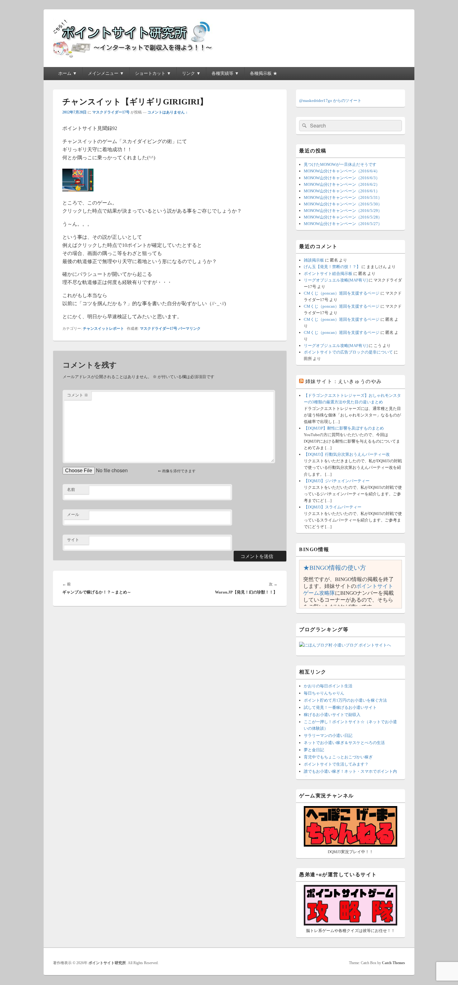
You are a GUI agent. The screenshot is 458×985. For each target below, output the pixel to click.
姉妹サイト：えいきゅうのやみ (343, 381)
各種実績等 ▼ (225, 73)
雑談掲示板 (314, 260)
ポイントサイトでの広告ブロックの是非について (348, 352)
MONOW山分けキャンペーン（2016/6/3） (342, 177)
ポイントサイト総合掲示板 (328, 273)
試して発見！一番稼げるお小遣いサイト (340, 707)
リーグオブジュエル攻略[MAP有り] (336, 280)
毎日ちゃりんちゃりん (324, 693)
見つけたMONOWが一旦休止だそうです (340, 164)
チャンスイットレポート (103, 328)
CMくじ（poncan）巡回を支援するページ (341, 293)
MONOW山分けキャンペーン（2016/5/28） (343, 217)
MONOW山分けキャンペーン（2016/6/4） (342, 171)
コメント (77, 395)
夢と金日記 (314, 749)
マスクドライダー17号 (111, 112)
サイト (73, 539)
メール (73, 514)
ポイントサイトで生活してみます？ (336, 764)
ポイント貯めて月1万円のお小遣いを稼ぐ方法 (345, 700)
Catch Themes (393, 963)
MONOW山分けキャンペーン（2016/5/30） (343, 204)
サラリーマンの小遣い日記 (328, 735)
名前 (71, 489)
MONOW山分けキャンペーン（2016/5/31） (343, 197)
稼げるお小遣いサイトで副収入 (332, 714)
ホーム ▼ (67, 73)
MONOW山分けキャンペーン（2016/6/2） (342, 184)
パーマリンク (189, 328)
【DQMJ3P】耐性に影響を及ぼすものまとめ (344, 428)
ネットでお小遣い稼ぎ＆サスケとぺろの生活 (344, 742)
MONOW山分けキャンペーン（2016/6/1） (342, 191)
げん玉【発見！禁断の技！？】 (332, 266)
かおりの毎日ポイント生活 (328, 686)
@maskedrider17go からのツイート (330, 100)
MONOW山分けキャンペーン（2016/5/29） (343, 210)
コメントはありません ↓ (167, 112)
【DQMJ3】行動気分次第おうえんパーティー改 (347, 454)
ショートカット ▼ (153, 73)
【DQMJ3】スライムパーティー (332, 507)
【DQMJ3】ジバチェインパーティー (337, 480)
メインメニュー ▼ (106, 73)
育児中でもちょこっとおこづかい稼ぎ (338, 757)
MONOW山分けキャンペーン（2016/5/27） (343, 223)
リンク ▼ (191, 73)
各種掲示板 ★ (263, 73)
